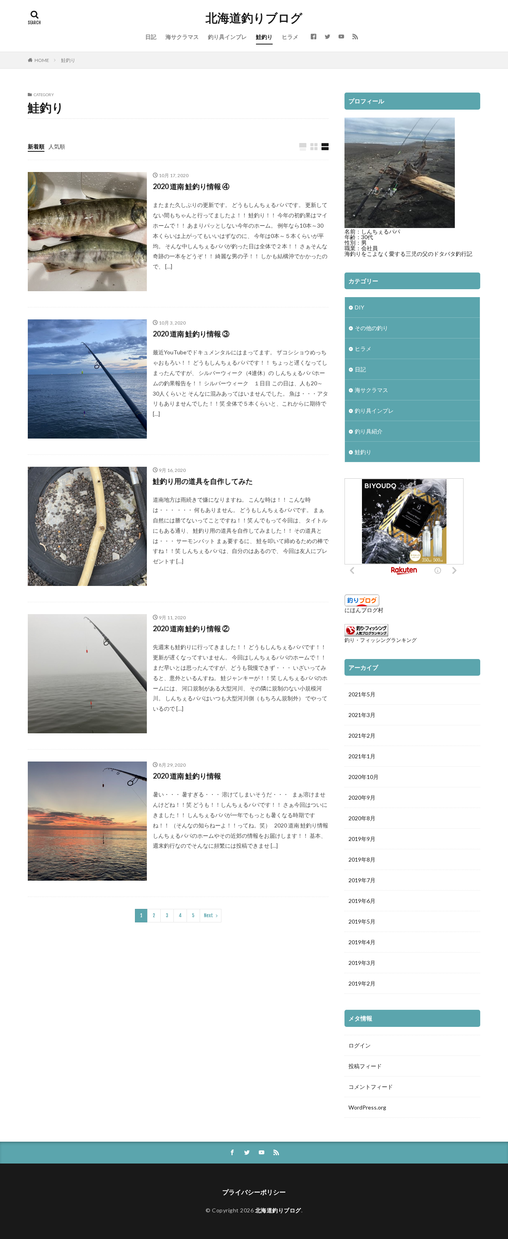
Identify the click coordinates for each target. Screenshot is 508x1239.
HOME (42, 60)
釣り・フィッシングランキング (380, 640)
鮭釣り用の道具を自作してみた (203, 481)
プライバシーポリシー (254, 1192)
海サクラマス (182, 36)
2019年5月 (361, 921)
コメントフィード (370, 1086)
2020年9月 (361, 797)
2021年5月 (361, 694)
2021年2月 (361, 735)
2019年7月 (361, 880)
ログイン (359, 1045)
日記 (150, 36)
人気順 (56, 146)
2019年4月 (361, 942)
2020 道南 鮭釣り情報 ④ (191, 186)
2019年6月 (361, 900)
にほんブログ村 (363, 610)
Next (208, 915)
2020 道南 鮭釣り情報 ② (191, 628)
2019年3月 (361, 962)
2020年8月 (361, 818)
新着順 (36, 146)
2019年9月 (361, 838)
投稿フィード (365, 1066)
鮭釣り (264, 36)
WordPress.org (367, 1107)
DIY (359, 307)
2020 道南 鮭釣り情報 (187, 775)
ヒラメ (290, 36)
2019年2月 (361, 983)
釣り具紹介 (369, 431)
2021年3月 (361, 714)
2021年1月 (361, 756)
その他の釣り (371, 328)
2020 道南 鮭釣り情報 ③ (191, 333)
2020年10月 (363, 776)
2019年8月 (361, 859)
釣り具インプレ (227, 36)
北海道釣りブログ (254, 18)
